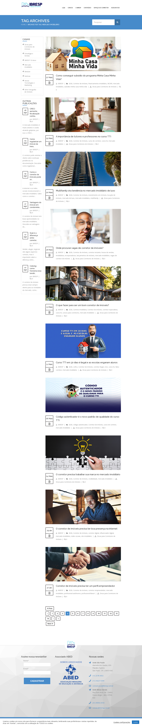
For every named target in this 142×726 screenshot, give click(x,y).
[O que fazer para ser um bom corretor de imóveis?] (49, 312)
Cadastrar (37, 681)
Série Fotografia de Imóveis (30, 91)
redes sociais (75, 536)
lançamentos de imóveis (85, 255)
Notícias (27, 76)
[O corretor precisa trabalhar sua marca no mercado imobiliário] (49, 481)
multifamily (94, 198)
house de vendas (108, 252)
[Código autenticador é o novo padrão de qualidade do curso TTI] (49, 424)
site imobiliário (86, 536)
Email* (26, 669)
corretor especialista (110, 310)
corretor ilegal (99, 367)
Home (23, 24)
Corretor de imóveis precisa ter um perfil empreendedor (85, 586)
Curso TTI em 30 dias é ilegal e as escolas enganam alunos (86, 362)
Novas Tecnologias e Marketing (30, 83)
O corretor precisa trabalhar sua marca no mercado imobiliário (88, 474)
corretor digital (93, 533)
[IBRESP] (31, 5)
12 (110, 613)
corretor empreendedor (96, 590)
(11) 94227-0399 (98, 681)
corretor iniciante (94, 252)
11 (105, 613)
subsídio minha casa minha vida (75, 87)
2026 (70, 83)
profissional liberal (88, 593)
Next (49, 624)
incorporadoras (70, 255)
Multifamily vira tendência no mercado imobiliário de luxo (85, 190)
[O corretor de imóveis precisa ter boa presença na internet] (49, 536)
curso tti (105, 141)
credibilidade (92, 479)
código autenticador (80, 425)
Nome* (26, 661)
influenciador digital (107, 533)
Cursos (70, 8)
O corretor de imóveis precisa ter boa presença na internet (86, 528)
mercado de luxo (68, 198)
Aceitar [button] (135, 722)
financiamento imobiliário (97, 83)
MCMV (109, 83)
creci (106, 367)
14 (48, 618)
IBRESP (35, 119)
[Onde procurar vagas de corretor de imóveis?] (49, 255)
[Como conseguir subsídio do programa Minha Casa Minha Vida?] (49, 83)
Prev (50, 608)
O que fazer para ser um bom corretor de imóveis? (82, 305)
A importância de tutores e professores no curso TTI (83, 136)
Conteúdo (87, 8)
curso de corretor (94, 141)
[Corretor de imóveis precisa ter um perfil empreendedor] (49, 593)
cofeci (75, 367)
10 (99, 613)
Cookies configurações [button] (121, 722)
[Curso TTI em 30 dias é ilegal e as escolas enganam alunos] (49, 369)
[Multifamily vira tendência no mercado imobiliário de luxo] (49, 198)
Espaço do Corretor (101, 8)
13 (116, 613)
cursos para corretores (71, 313)
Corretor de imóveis (80, 83)
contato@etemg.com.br (101, 708)
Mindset (27, 72)
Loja (63, 8)
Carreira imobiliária (80, 310)
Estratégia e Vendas (29, 54)
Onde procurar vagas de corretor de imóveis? (79, 248)
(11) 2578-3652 (98, 676)
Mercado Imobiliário (28, 66)
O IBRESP (78, 8)
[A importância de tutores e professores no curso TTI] (49, 144)
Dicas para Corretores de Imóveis (30, 47)
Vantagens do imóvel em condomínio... (35, 204)
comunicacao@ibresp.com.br (103, 686)
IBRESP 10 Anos (30, 60)
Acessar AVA (115, 8)
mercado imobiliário (82, 198)
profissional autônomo (72, 593)
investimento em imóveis (97, 195)
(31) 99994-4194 (98, 703)
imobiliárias (60, 255)
